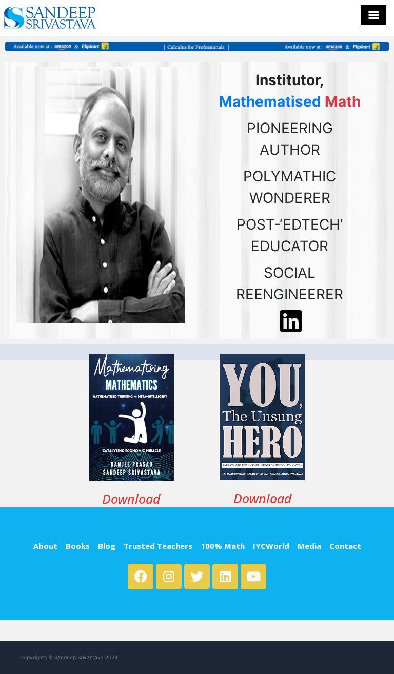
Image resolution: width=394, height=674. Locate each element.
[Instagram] (169, 576)
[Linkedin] (225, 576)
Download (131, 498)
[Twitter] (197, 576)
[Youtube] (253, 576)
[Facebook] (140, 576)
